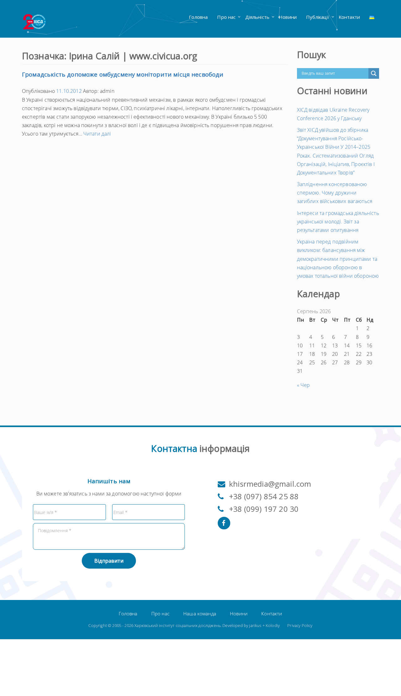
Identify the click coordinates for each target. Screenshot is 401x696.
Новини (288, 17)
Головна (198, 17)
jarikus (255, 625)
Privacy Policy (299, 625)
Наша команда (199, 613)
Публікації (317, 17)
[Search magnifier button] (373, 73)
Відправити (108, 560)
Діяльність (257, 17)
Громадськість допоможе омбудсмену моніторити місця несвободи (123, 74)
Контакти (349, 17)
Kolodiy (273, 625)
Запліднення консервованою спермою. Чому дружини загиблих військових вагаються (334, 193)
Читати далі (97, 133)
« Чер (303, 385)
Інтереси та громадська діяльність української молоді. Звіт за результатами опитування (338, 221)
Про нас (226, 17)
